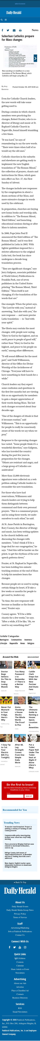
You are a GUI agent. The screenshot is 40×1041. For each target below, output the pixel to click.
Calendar (20, 965)
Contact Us (20, 935)
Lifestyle (3, 643)
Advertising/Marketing (20, 927)
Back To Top (21, 882)
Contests (20, 962)
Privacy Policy (20, 913)
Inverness (28, 639)
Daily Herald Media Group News (20, 910)
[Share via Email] (16, 30)
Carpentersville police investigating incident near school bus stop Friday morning (18, 837)
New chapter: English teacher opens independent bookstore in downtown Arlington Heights (18, 865)
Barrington (4, 639)
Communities (16, 639)
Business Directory (20, 997)
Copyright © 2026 (9, 1019)
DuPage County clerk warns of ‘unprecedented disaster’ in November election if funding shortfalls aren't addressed (18, 855)
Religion (31, 643)
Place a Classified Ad (20, 990)
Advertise (20, 987)
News (35, 29)
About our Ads (20, 983)
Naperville (14, 643)
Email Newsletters (20, 1011)
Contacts (20, 994)
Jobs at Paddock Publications (20, 931)
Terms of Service (20, 917)
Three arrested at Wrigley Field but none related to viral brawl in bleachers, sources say (19, 846)
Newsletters (20, 972)
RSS (20, 1008)
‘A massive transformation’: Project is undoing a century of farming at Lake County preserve (18, 829)
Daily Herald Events (20, 906)
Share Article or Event (20, 969)
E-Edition (21, 958)
